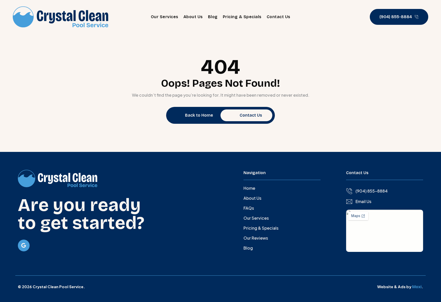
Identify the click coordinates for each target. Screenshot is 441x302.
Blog (213, 16)
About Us (193, 16)
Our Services (164, 16)
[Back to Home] (179, 115)
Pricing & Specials (242, 16)
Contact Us (278, 16)
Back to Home (199, 115)
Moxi (417, 286)
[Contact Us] (234, 115)
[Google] (24, 245)
